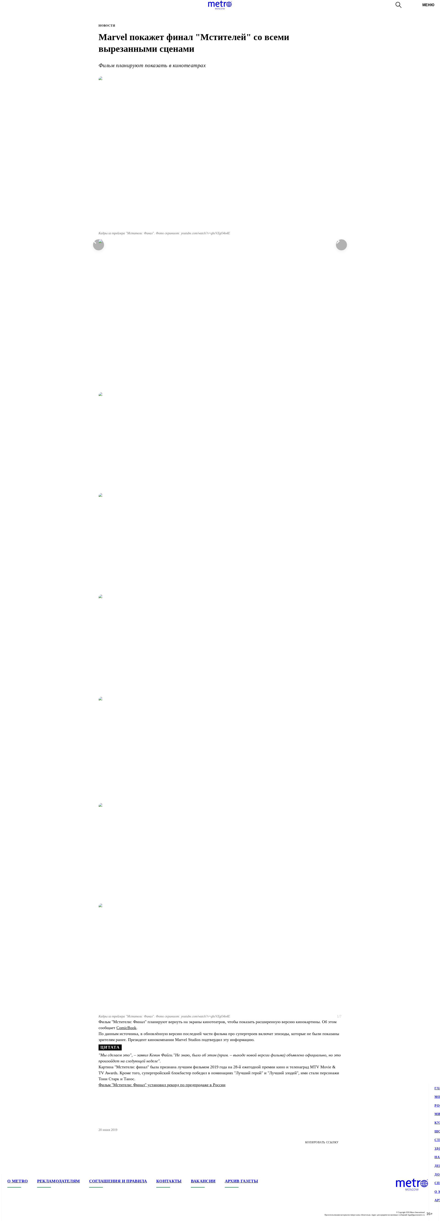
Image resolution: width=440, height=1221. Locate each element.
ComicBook (126, 1027)
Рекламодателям (58, 1181)
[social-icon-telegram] (20, 1213)
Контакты (169, 1181)
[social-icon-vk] (11, 1213)
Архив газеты (241, 1181)
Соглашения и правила (118, 1181)
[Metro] (220, 5)
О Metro (17, 1181)
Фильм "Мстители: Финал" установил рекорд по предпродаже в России (162, 1085)
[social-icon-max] (38, 1213)
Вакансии (203, 1181)
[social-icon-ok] (29, 1213)
